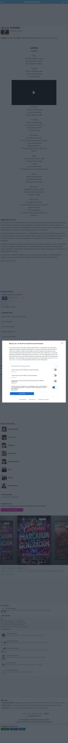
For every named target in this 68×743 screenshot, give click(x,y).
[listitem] (34, 366)
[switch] (54, 370)
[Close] (62, 343)
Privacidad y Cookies (43, 399)
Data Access (32, 399)
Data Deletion (22, 399)
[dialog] (34, 372)
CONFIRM (22, 393)
